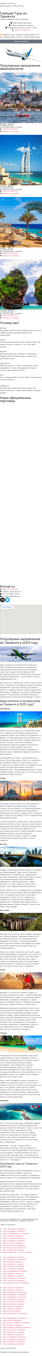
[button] (2, 492)
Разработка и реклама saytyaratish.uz (14, 1352)
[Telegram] (7, 599)
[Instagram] (2, 599)
